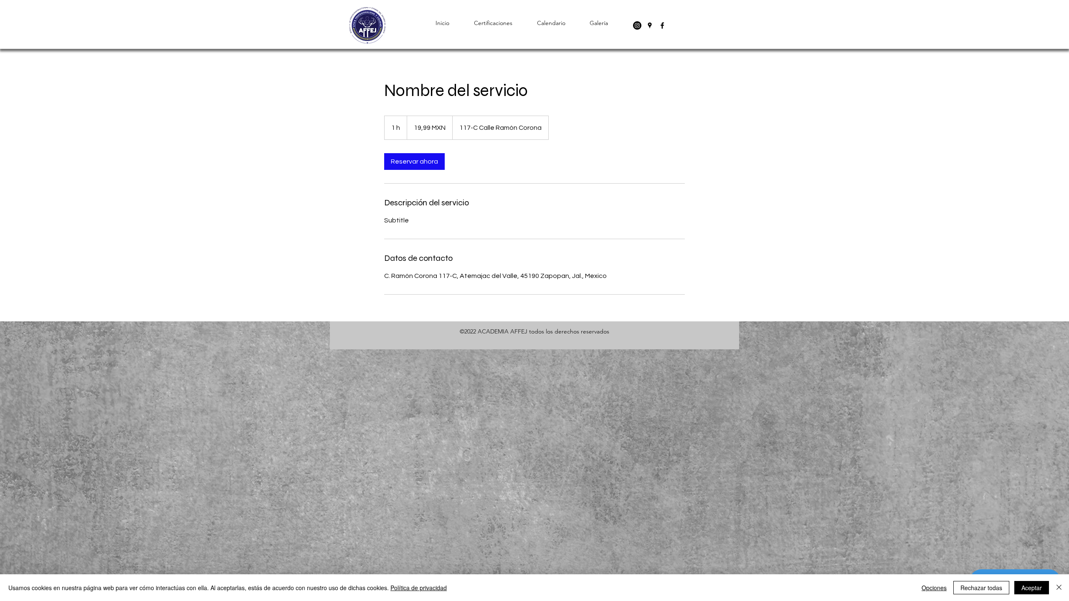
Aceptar (1031, 587)
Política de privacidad (418, 587)
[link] (414, 161)
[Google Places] (650, 25)
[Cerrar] (1059, 587)
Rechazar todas (981, 587)
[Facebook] (662, 25)
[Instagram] (637, 25)
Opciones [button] (934, 587)
